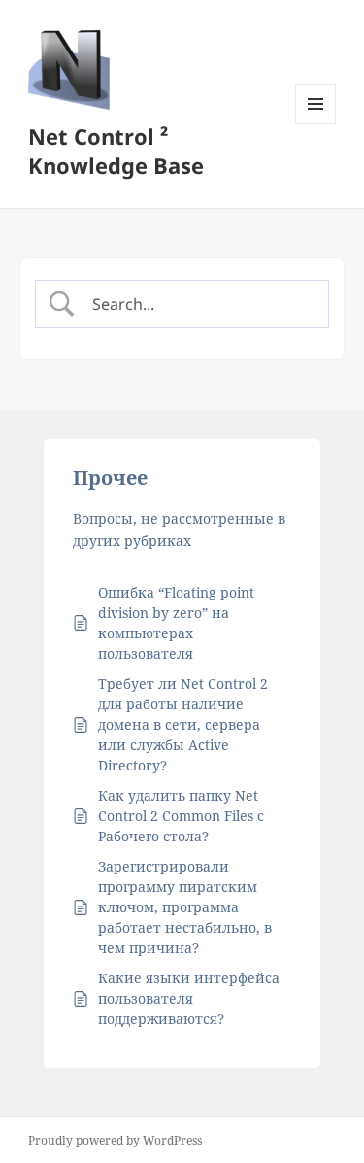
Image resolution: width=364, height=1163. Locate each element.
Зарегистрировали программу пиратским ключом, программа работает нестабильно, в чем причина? (185, 907)
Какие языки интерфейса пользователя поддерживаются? (189, 998)
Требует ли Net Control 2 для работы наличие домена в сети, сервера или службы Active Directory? (183, 724)
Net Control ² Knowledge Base (116, 150)
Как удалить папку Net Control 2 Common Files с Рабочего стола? (181, 815)
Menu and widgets (316, 123)
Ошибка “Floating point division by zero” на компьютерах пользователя (176, 623)
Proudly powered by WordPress (115, 1140)
